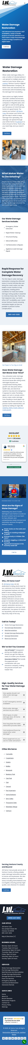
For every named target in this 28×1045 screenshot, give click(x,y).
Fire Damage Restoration (13, 628)
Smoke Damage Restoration (14, 633)
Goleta (8, 762)
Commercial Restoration (10, 983)
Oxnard (8, 786)
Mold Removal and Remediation (12, 972)
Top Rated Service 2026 (12, 1021)
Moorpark (9, 770)
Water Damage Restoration (11, 968)
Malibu (8, 766)
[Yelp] (15, 1038)
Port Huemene (11, 791)
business (19, 122)
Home (4, 994)
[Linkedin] (21, 1038)
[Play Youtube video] (14, 491)
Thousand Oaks (11, 803)
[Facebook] (3, 1038)
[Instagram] (9, 1038)
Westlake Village (11, 807)
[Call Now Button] (24, 1042)
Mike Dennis (11, 446)
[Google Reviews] (18, 1038)
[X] (6, 1038)
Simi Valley (9, 799)
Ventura (8, 811)
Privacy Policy (6, 1005)
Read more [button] (6, 459)
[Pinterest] (24, 1038)
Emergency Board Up (9, 981)
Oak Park (9, 778)
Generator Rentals (8, 985)
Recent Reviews (7, 998)
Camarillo (9, 754)
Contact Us (6, 1003)
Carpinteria (10, 758)
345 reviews (17, 438)
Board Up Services (11, 638)
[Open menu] (24, 3)
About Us (5, 996)
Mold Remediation (11, 630)
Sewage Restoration (11, 636)
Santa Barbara (11, 795)
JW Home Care (9, 584)
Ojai (7, 782)
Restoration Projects (8, 1001)
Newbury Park (10, 774)
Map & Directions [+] (9, 936)
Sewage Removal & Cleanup (11, 976)
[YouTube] (12, 1038)
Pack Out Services (8, 978)
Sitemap (5, 1007)
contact (5, 83)
